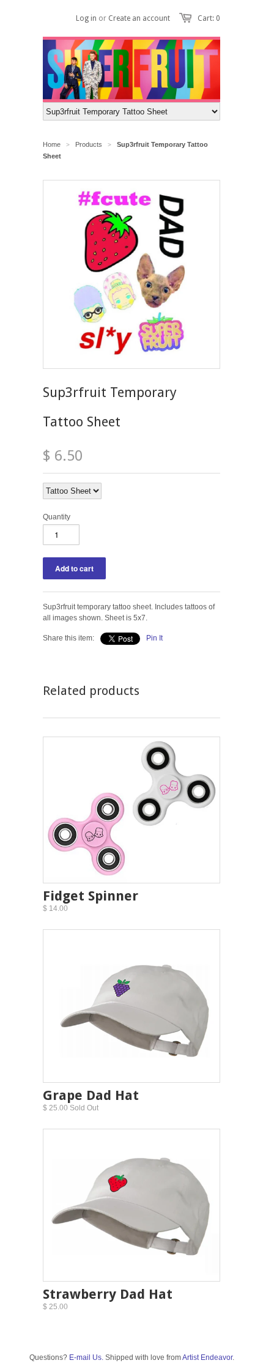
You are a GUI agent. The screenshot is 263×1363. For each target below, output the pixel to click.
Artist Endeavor (207, 1357)
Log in (86, 18)
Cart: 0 (209, 18)
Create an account (139, 18)
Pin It (154, 638)
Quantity (56, 517)
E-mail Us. (86, 1357)
